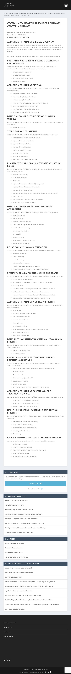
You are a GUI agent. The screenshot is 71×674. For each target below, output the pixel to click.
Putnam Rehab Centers (49, 13)
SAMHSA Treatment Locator (14, 552)
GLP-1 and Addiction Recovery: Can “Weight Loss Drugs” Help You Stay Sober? (30, 582)
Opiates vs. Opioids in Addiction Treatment (19, 591)
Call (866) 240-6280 (35, 484)
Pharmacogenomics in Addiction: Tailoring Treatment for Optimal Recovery (29, 586)
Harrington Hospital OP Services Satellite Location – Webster (24, 523)
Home (5, 13)
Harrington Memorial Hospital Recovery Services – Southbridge (25, 528)
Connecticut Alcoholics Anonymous (16, 557)
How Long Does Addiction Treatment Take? (19, 572)
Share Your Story (9, 627)
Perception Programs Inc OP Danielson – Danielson (21, 519)
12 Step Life (7, 660)
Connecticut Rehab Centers (32, 13)
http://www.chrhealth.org (21, 37)
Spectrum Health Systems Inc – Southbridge (19, 532)
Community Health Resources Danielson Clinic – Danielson (23, 514)
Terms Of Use (33, 672)
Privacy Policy (24, 672)
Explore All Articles (9, 623)
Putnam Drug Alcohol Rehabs (14, 543)
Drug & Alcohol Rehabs (16, 13)
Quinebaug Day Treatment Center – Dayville (19, 509)
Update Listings (8, 636)
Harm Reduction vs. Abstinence (15, 609)
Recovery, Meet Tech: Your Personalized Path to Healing (23, 595)
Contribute (7, 632)
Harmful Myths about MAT (13, 577)
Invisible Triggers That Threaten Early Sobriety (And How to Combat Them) (28, 600)
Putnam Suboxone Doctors (13, 548)
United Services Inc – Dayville (14, 505)
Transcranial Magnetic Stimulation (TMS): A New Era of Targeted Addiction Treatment (32, 604)
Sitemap (40, 672)
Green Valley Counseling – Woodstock (17, 500)
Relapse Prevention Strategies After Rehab (18, 568)
